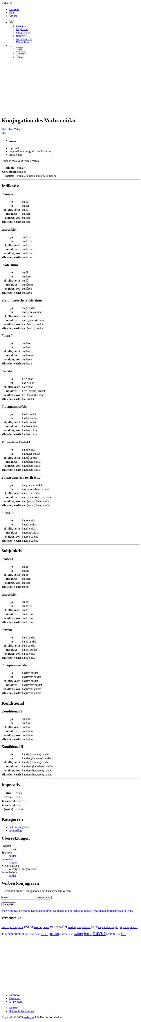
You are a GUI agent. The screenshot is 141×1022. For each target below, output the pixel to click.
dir (26, 934)
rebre (118, 934)
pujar (118, 927)
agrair (11, 933)
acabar (134, 927)
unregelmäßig (115, 910)
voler (63, 927)
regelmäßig (15, 830)
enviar (126, 927)
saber (78, 933)
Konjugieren (44, 897)
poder (54, 933)
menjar (19, 934)
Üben (12, 12)
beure (46, 927)
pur (70, 910)
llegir (101, 927)
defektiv (128, 910)
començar (34, 933)
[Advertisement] (70, 87)
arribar (110, 934)
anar (44, 933)
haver (99, 933)
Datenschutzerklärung (21, 1011)
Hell (20, 49)
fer (123, 933)
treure (71, 934)
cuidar (12, 855)
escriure (72, 927)
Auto (20, 57)
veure (54, 927)
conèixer (109, 927)
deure (4, 934)
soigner (13, 862)
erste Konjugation (19, 827)
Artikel (13, 15)
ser (94, 926)
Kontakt (13, 1007)
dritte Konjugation (56, 910)
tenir (88, 933)
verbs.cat (6, 3)
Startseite (14, 9)
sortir (20, 927)
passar (63, 933)
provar (13, 927)
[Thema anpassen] (10, 46)
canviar (86, 927)
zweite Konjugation (34, 910)
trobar (38, 927)
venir (5, 927)
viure (79, 927)
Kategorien (8, 904)
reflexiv (88, 910)
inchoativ (78, 910)
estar (28, 926)
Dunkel (21, 53)
